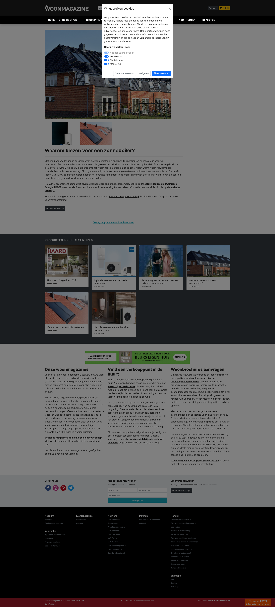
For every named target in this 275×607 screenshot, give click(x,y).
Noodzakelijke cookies (122, 52)
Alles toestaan (161, 73)
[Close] (169, 8)
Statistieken (116, 60)
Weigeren (144, 73)
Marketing (115, 63)
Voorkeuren (116, 56)
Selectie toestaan (124, 73)
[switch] (106, 56)
